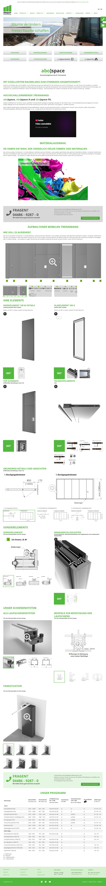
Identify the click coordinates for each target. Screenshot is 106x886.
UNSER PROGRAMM (65, 53)
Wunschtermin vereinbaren (90, 218)
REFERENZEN (15, 59)
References (50, 13)
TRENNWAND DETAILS (91, 53)
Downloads (80, 13)
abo (64, 59)
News (95, 13)
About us (6, 875)
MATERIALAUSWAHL (40, 53)
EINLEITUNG (15, 53)
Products (6, 869)
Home (16, 13)
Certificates (60, 13)
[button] (52, 44)
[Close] (88, 2)
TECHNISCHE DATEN (40, 59)
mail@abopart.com (76, 874)
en (101, 9)
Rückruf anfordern (93, 874)
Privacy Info (92, 882)
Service (32, 13)
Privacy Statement (82, 2)
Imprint (99, 882)
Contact (23, 872)
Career (39, 872)
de (98, 9)
